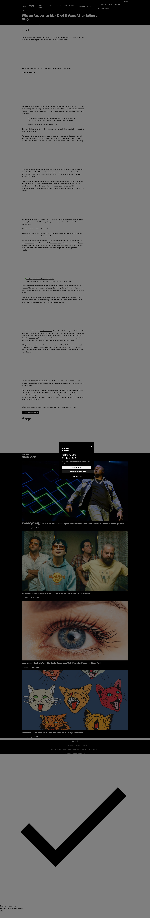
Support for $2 (76, 467)
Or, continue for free (77, 476)
